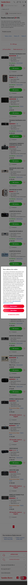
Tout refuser (13, 310)
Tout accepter (13, 306)
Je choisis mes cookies (13, 314)
